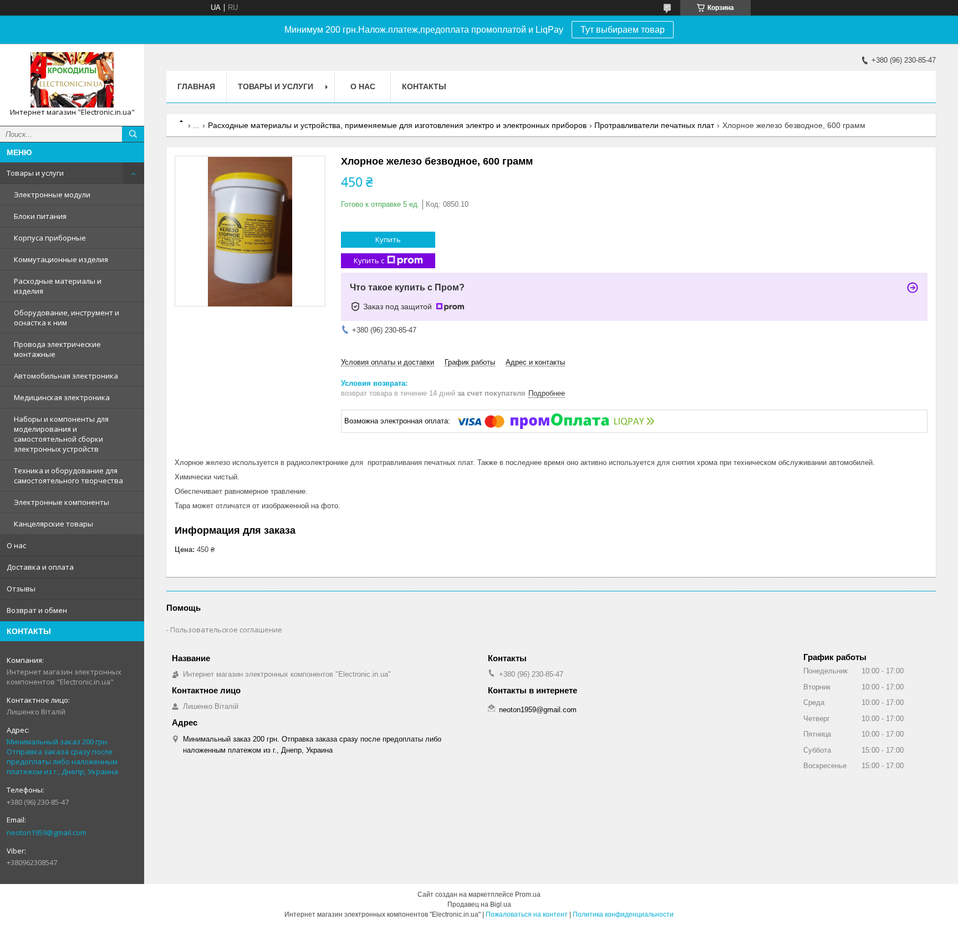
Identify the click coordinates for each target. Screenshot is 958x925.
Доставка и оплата (40, 567)
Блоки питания (40, 216)
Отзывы (21, 589)
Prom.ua (528, 894)
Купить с (369, 260)
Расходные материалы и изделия (57, 286)
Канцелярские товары (53, 524)
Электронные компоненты (61, 502)
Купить (388, 239)
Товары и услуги (35, 173)
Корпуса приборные (50, 238)
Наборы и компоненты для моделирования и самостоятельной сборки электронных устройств (61, 434)
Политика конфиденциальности (623, 914)
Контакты (424, 86)
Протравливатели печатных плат (654, 125)
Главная (196, 86)
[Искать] (133, 134)
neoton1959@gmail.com (46, 832)
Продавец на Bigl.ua (479, 904)
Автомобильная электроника (66, 376)
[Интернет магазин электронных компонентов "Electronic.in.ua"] (72, 80)
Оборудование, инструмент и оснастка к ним (66, 318)
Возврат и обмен (37, 610)
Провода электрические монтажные (57, 349)
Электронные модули (52, 195)
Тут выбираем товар (622, 29)
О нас (16, 545)
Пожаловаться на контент (527, 914)
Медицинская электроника (62, 397)
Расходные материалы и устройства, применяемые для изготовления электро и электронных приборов (397, 125)
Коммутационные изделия (61, 259)
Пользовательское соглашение (226, 630)
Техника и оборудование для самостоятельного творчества (68, 476)
